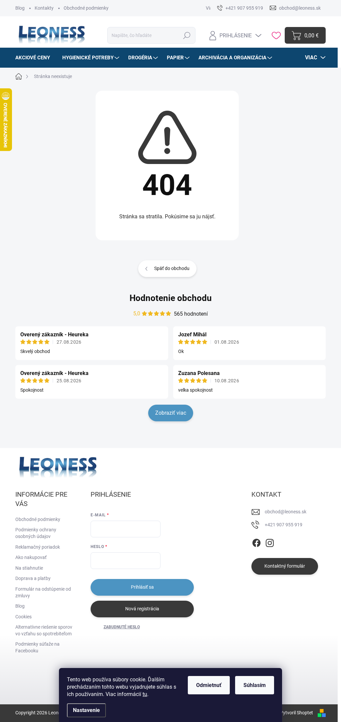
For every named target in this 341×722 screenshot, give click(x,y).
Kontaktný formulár (284, 566)
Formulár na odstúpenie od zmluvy (43, 592)
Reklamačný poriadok (37, 547)
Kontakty (44, 8)
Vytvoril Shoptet (296, 712)
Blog (20, 8)
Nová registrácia (142, 608)
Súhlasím (254, 685)
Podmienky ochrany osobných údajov (35, 533)
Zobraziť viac (170, 413)
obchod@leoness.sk (285, 511)
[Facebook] (256, 542)
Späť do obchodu (171, 268)
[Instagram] (270, 542)
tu (145, 694)
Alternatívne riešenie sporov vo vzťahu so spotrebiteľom (43, 630)
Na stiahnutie (29, 568)
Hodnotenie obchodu (171, 298)
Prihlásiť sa (142, 587)
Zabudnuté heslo (122, 627)
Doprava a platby (33, 578)
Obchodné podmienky (86, 8)
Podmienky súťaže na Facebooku (37, 647)
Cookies (23, 616)
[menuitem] (35, 58)
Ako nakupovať (31, 557)
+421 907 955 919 (283, 524)
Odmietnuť (208, 685)
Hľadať (187, 35)
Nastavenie (86, 710)
